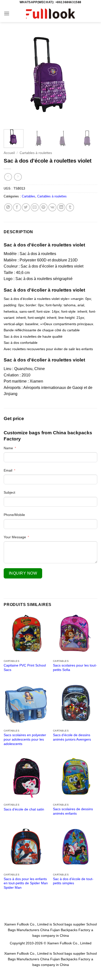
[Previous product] (18, 177)
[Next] (89, 78)
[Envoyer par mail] (35, 207)
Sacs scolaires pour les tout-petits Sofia (75, 668)
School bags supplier (69, 924)
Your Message (15, 537)
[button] (7, 13)
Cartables (28, 196)
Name (8, 448)
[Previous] (11, 78)
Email (8, 470)
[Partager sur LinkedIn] (61, 207)
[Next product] (8, 177)
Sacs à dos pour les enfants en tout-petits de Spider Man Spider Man (26, 883)
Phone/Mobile (14, 515)
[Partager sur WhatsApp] (8, 207)
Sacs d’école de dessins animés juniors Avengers (72, 737)
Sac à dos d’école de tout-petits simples (73, 881)
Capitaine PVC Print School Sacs (25, 668)
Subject (9, 492)
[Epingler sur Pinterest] (43, 207)
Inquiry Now (23, 573)
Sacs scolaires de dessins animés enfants (73, 811)
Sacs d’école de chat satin (24, 809)
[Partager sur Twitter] (26, 207)
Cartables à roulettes (36, 153)
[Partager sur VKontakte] (52, 207)
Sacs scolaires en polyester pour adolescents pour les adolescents (25, 739)
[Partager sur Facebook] (17, 207)
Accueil (9, 153)
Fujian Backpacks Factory (70, 930)
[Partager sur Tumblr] (70, 207)
